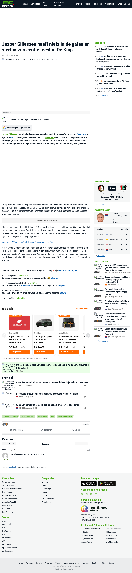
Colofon (94, 563)
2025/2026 (100, 234)
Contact (39, 563)
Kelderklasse (97, 4)
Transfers (78, 4)
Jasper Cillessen (9, 134)
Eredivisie (45, 482)
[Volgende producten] (88, 335)
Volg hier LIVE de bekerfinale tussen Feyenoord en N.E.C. (27, 242)
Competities (35, 4)
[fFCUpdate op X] (91, 494)
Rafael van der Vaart (10, 499)
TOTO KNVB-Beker (65, 417)
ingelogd (12, 467)
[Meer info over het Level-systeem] (89, 444)
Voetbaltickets (110, 4)
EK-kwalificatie (48, 499)
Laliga (44, 492)
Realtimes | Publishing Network (66, 569)
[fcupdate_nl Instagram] (87, 494)
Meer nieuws (102, 95)
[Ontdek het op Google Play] (107, 483)
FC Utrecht (6, 544)
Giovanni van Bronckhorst (12, 489)
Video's (87, 4)
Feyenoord (81, 134)
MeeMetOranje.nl (112, 542)
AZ (3, 541)
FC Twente (6, 538)
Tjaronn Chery (48, 137)
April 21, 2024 (23, 276)
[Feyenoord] (101, 188)
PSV (4, 534)
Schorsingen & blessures (59, 4)
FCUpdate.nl (86, 532)
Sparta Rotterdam (9, 548)
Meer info (101, 204)
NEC (52, 417)
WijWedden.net (87, 539)
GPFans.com (111, 532)
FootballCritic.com (113, 529)
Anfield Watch (87, 542)
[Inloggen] (128, 4)
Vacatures (48, 563)
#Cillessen (25, 285)
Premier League (48, 502)
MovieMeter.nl (87, 535)
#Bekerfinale (64, 270)
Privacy (57, 563)
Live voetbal (45, 4)
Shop (120, 4)
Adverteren (30, 563)
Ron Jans (6, 509)
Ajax (4, 521)
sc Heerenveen (8, 551)
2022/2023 (100, 250)
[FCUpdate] (8, 4)
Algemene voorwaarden (71, 563)
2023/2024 (115, 199)
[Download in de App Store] (89, 483)
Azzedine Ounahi (9, 502)
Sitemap (112, 563)
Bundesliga (46, 489)
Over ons (20, 563)
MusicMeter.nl (111, 535)
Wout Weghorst (8, 485)
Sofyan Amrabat (8, 482)
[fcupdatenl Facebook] (82, 494)
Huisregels (85, 563)
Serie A (44, 495)
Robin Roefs (7, 505)
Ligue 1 (45, 485)
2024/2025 (100, 240)
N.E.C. (13, 137)
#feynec (74, 270)
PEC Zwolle (6, 531)
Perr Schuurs (7, 512)
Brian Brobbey (8, 492)
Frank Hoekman (18, 120)
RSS (103, 563)
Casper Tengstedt (9, 495)
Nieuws (25, 4)
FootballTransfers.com (90, 529)
